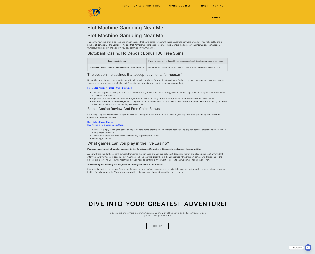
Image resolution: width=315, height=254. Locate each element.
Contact (219, 6)
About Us (218, 17)
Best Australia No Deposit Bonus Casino (106, 125)
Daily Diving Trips (147, 6)
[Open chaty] (308, 247)
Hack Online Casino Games (100, 122)
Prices (203, 6)
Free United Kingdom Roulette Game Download (109, 88)
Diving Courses (180, 6)
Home (125, 6)
